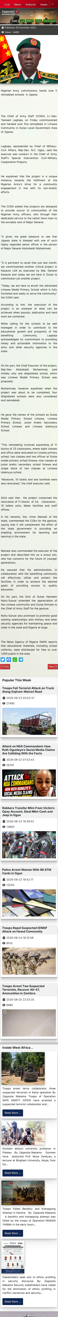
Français (38, 21)
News (17, 4)
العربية (22, 21)
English (14, 21)
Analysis (30, 4)
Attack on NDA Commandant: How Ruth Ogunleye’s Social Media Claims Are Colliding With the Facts (28, 749)
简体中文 (30, 21)
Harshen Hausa (49, 21)
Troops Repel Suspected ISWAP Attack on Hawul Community (24, 929)
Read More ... (13, 1112)
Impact (44, 4)
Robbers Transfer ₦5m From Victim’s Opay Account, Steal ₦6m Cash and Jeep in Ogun (28, 811)
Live (7, 4)
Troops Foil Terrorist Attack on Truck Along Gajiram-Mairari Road (28, 689)
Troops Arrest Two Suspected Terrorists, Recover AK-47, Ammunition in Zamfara (23, 989)
